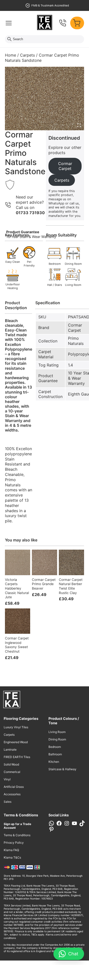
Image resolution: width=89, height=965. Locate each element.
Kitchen (53, 762)
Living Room (57, 732)
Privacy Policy (14, 842)
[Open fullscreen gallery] (79, 125)
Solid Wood (11, 764)
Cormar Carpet (75, 328)
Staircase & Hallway (62, 769)
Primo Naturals (76, 341)
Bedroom (54, 747)
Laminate (10, 749)
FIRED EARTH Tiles (17, 757)
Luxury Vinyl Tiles (16, 727)
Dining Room (57, 739)
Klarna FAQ (11, 850)
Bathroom (55, 754)
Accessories (12, 794)
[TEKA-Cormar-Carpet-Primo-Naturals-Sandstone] (44, 98)
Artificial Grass (14, 787)
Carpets (27, 55)
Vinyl (7, 779)
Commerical (12, 772)
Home (10, 55)
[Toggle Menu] (8, 23)
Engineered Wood (16, 742)
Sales (7, 801)
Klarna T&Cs (12, 857)
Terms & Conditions (17, 835)
